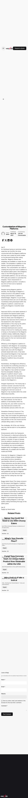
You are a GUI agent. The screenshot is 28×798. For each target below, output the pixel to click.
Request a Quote (20, 48)
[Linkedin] (8, 240)
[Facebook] (2, 240)
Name (3, 679)
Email (3, 686)
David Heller (11, 509)
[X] (5, 240)
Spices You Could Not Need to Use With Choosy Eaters (14, 521)
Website (3, 693)
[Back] (3, 99)
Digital (4, 530)
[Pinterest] (11, 240)
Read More (4, 533)
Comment (4, 705)
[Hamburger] (3, 48)
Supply (3, 509)
